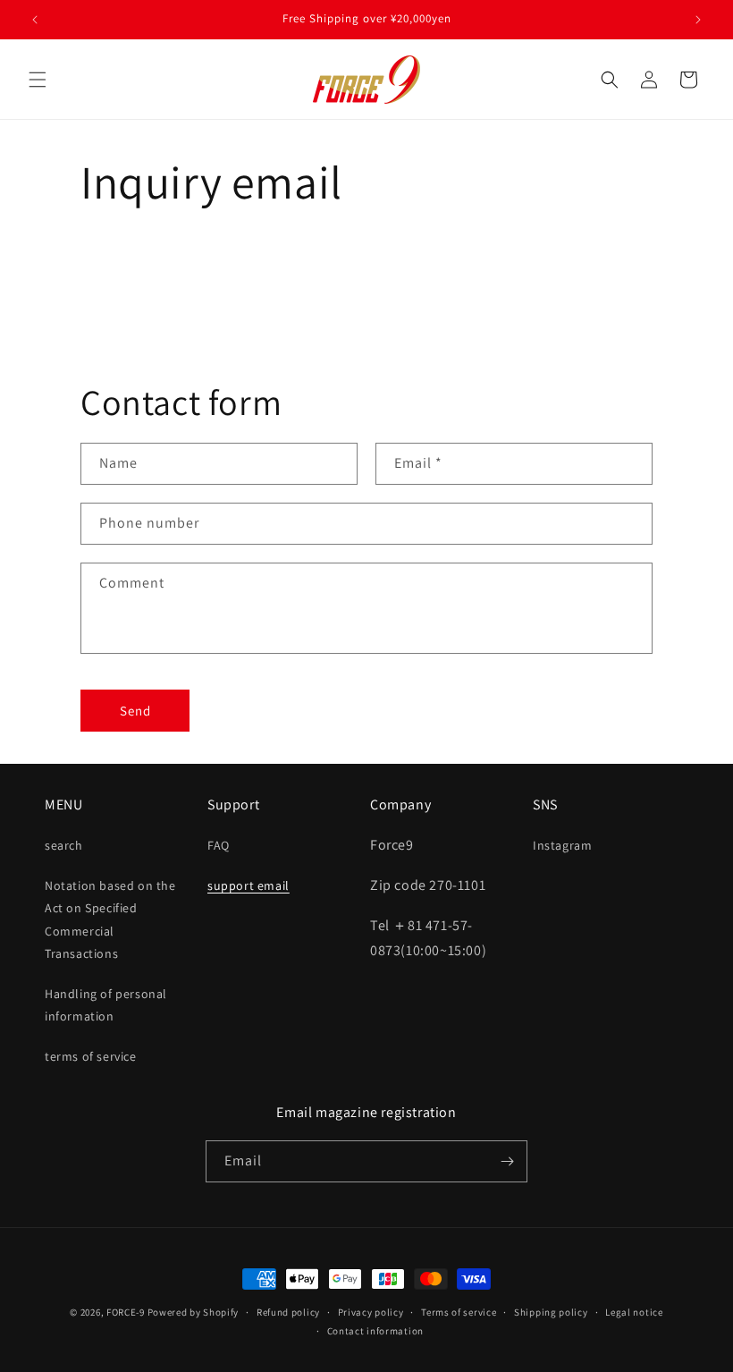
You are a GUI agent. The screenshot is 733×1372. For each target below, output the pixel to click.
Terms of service (458, 1312)
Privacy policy (371, 1312)
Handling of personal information (106, 1005)
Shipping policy (551, 1312)
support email (248, 885)
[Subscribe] (507, 1161)
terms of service (91, 1056)
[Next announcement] (698, 19)
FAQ (218, 845)
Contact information (375, 1331)
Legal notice (633, 1312)
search (64, 845)
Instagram (562, 845)
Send (135, 710)
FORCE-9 (125, 1312)
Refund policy (288, 1312)
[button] (37, 79)
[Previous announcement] (35, 19)
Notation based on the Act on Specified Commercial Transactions (110, 919)
